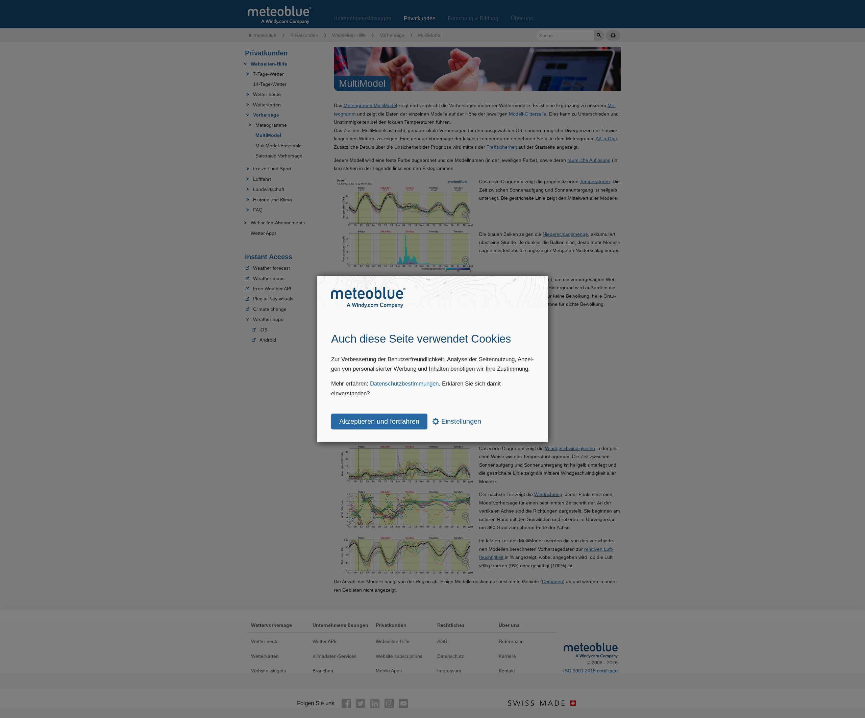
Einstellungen (460, 421)
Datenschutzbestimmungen (404, 383)
